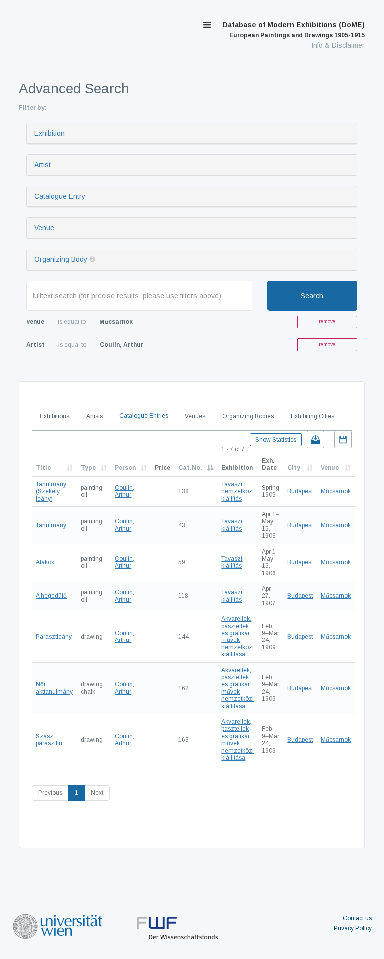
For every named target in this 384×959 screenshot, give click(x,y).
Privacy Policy (353, 928)
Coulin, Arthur (124, 491)
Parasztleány (54, 636)
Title (43, 467)
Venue (44, 228)
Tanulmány (51, 525)
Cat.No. (190, 467)
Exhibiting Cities (312, 416)
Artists (94, 416)
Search (312, 296)
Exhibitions (55, 416)
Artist (42, 165)
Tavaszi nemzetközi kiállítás (238, 491)
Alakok (45, 562)
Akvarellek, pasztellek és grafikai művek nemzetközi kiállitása (238, 636)
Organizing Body (61, 259)
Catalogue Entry (60, 196)
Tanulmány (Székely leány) (51, 491)
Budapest (300, 491)
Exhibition (49, 133)
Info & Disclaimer (338, 45)
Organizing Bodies (248, 416)
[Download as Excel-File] (316, 439)
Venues (195, 416)
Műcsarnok (336, 491)
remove (327, 321)
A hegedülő (51, 595)
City (294, 467)
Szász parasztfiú (49, 740)
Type (88, 467)
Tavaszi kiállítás (232, 525)
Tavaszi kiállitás (232, 596)
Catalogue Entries (144, 415)
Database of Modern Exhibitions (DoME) (293, 30)
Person (125, 467)
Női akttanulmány (54, 688)
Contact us (357, 918)
